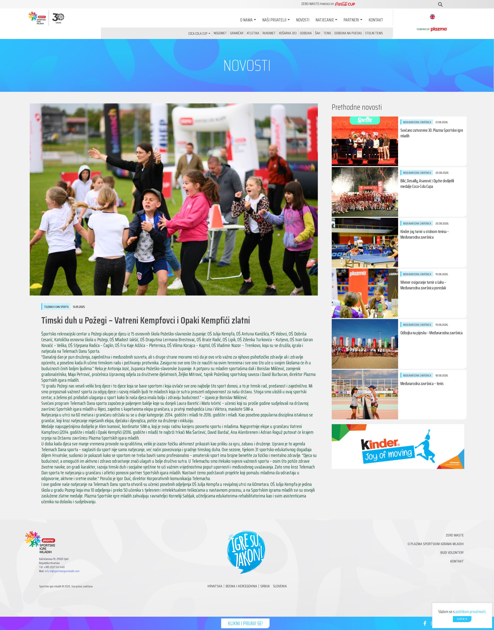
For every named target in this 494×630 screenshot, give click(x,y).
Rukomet (269, 33)
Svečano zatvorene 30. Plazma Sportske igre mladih (431, 133)
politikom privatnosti (470, 611)
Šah (317, 33)
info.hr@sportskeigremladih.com (62, 571)
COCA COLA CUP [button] (197, 33)
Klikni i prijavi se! (245, 623)
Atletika (253, 33)
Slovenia (280, 586)
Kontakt (376, 20)
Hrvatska (214, 586)
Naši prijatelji (274, 20)
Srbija (265, 586)
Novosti (302, 20)
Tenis (327, 33)
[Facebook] (424, 624)
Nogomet (220, 33)
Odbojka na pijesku (348, 33)
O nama (246, 20)
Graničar (236, 33)
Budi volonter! (452, 552)
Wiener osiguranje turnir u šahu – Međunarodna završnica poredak (423, 285)
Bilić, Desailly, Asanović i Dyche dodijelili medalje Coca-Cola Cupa (427, 183)
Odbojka (306, 33)
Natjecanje (325, 20)
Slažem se (462, 619)
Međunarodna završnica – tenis (422, 383)
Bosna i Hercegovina (241, 586)
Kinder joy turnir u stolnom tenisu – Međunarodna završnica (424, 234)
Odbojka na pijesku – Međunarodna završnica (431, 332)
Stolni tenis (374, 33)
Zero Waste (455, 535)
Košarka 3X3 (288, 33)
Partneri (351, 20)
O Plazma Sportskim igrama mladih (436, 544)
